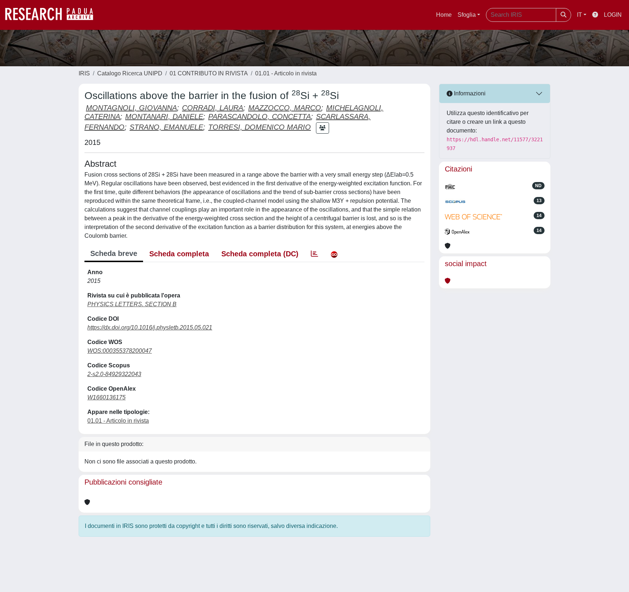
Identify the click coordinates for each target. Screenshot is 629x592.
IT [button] (579, 15)
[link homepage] (52, 14)
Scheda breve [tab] (113, 253)
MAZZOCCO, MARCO (284, 108)
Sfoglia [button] (467, 15)
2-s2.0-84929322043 (114, 374)
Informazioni (469, 93)
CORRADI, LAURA (212, 108)
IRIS (84, 73)
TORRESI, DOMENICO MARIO (259, 127)
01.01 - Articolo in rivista (286, 73)
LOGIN (613, 15)
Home (444, 15)
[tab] (314, 253)
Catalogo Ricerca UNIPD (129, 73)
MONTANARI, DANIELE (164, 117)
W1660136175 (106, 397)
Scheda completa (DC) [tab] (259, 254)
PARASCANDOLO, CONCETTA (259, 117)
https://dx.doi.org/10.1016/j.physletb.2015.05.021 (149, 327)
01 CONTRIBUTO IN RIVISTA (209, 73)
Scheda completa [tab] (179, 254)
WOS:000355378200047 (119, 351)
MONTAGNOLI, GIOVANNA (131, 108)
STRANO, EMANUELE (166, 127)
